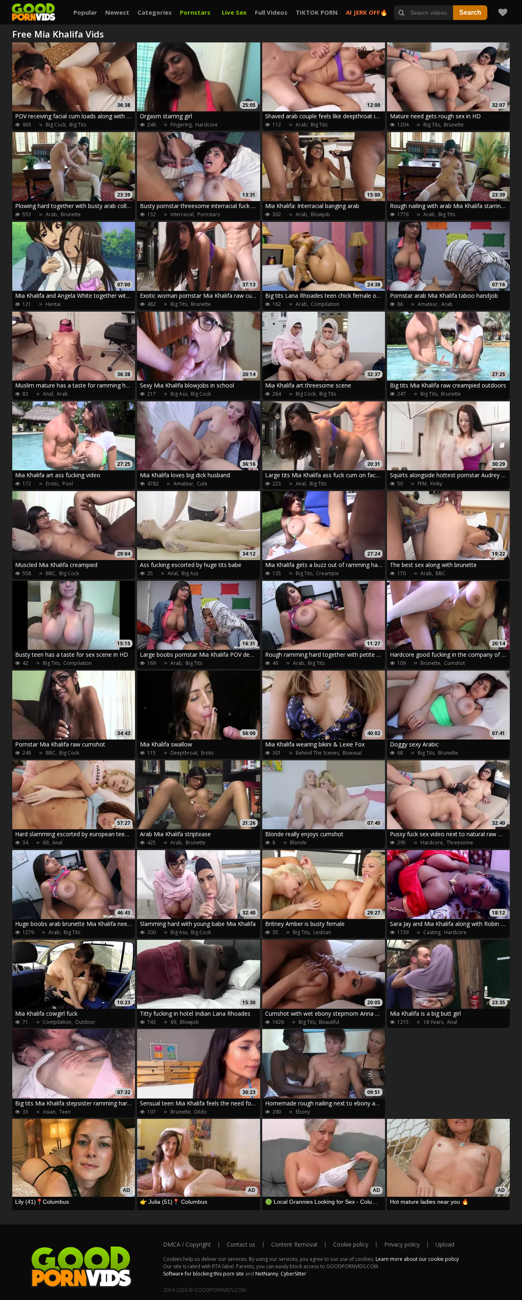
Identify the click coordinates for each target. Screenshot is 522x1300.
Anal (48, 393)
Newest (117, 12)
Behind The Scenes (317, 752)
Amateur (428, 304)
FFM (422, 483)
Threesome (460, 842)
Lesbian (322, 932)
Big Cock (56, 124)
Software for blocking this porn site (203, 1273)
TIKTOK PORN (317, 12)
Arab (301, 124)
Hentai (53, 304)
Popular (85, 12)
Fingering (181, 124)
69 (46, 842)
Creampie (327, 573)
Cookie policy (350, 1244)
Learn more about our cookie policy (417, 1259)
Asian (49, 1111)
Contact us (241, 1244)
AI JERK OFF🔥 (367, 12)
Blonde (298, 842)
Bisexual (352, 752)
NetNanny (266, 1273)
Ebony (303, 1111)
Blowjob (320, 214)
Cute (202, 483)
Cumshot (454, 663)
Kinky (436, 483)
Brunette (454, 124)
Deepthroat (183, 752)
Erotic (52, 483)
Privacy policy (402, 1244)
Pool (67, 483)
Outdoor (85, 1022)
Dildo (200, 1111)
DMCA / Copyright (187, 1244)
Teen (65, 1111)
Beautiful (329, 1022)
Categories (154, 12)
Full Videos (271, 12)
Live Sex (234, 12)
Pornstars (195, 12)
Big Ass (178, 393)
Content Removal (294, 1244)
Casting (431, 932)
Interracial (182, 214)
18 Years (433, 1022)
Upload (445, 1244)
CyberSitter (293, 1273)
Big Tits (77, 124)
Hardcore (206, 124)
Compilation (325, 304)
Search (470, 12)
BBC (50, 573)
